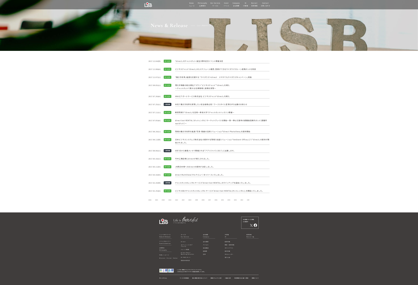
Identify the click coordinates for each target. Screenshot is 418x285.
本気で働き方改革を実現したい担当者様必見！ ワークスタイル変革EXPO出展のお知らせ (211, 104)
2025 (156, 200)
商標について (255, 278)
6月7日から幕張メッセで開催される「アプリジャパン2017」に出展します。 (205, 150)
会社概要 (206, 241)
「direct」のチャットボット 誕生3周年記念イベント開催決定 (199, 61)
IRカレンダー (229, 254)
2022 (176, 200)
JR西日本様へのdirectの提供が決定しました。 (194, 166)
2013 (235, 200)
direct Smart (187, 253)
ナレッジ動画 (185, 249)
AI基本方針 (228, 278)
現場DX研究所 (185, 260)
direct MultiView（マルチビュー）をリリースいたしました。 (199, 174)
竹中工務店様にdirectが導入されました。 (192, 158)
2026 (149, 200)
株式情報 (227, 251)
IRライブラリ (229, 248)
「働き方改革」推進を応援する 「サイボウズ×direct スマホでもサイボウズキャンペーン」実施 (213, 77)
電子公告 (227, 257)
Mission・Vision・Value (168, 258)
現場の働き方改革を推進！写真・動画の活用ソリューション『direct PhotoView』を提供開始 (212, 131)
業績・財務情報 (230, 245)
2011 (248, 200)
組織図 (205, 251)
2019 (196, 200)
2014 (229, 200)
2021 (183, 200)
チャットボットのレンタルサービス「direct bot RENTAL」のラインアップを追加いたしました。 (213, 182)
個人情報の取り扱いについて (199, 278)
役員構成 (206, 248)
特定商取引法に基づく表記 (241, 278)
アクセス (206, 245)
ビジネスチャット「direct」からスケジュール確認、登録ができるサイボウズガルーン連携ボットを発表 (215, 69)
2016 (216, 200)
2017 (209, 200)
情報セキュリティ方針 (216, 278)
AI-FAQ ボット (186, 257)
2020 (189, 200)
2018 (203, 200)
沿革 (204, 254)
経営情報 (227, 241)
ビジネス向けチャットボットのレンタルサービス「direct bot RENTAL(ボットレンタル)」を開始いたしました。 (219, 190)
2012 (242, 200)
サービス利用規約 (184, 278)
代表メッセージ (164, 255)
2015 (222, 200)
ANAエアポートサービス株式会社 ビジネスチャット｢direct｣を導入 (202, 96)
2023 (170, 200)
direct (183, 241)
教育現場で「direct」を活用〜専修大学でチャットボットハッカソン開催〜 (204, 112)
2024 (163, 200)
